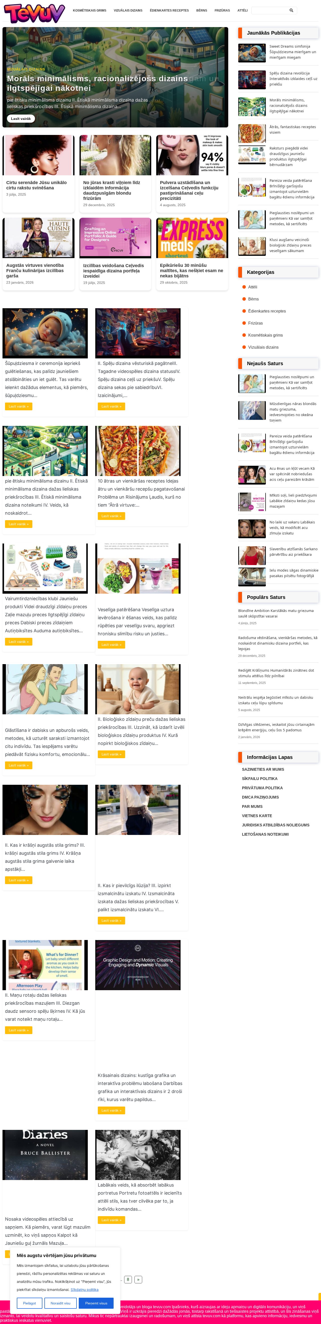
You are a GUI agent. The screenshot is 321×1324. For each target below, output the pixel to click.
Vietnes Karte (257, 816)
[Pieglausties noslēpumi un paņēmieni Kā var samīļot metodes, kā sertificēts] (45, 713)
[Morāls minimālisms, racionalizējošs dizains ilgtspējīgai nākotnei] (45, 475)
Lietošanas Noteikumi (265, 834)
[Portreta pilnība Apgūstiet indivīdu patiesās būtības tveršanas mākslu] (138, 1179)
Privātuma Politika (262, 788)
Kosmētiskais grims (89, 10)
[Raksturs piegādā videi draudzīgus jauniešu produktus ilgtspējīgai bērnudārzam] (45, 592)
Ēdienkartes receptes (169, 10)
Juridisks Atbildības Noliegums (275, 825)
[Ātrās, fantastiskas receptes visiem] (138, 475)
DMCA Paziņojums (260, 797)
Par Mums (252, 806)
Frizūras (222, 10)
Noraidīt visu (60, 1303)
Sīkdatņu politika (85, 1289)
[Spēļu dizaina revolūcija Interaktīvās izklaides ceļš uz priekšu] (138, 357)
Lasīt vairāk (21, 118)
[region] (65, 1280)
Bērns (201, 10)
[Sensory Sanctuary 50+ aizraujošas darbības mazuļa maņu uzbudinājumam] (45, 989)
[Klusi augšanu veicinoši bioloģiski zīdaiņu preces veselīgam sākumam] (138, 713)
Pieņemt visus (96, 1303)
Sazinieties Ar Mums (263, 769)
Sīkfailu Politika (260, 778)
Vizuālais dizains (128, 10)
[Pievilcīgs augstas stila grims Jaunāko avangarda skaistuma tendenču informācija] (45, 833)
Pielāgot (29, 1303)
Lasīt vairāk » (19, 406)
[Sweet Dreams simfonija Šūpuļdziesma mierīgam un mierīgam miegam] (45, 357)
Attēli (242, 10)
